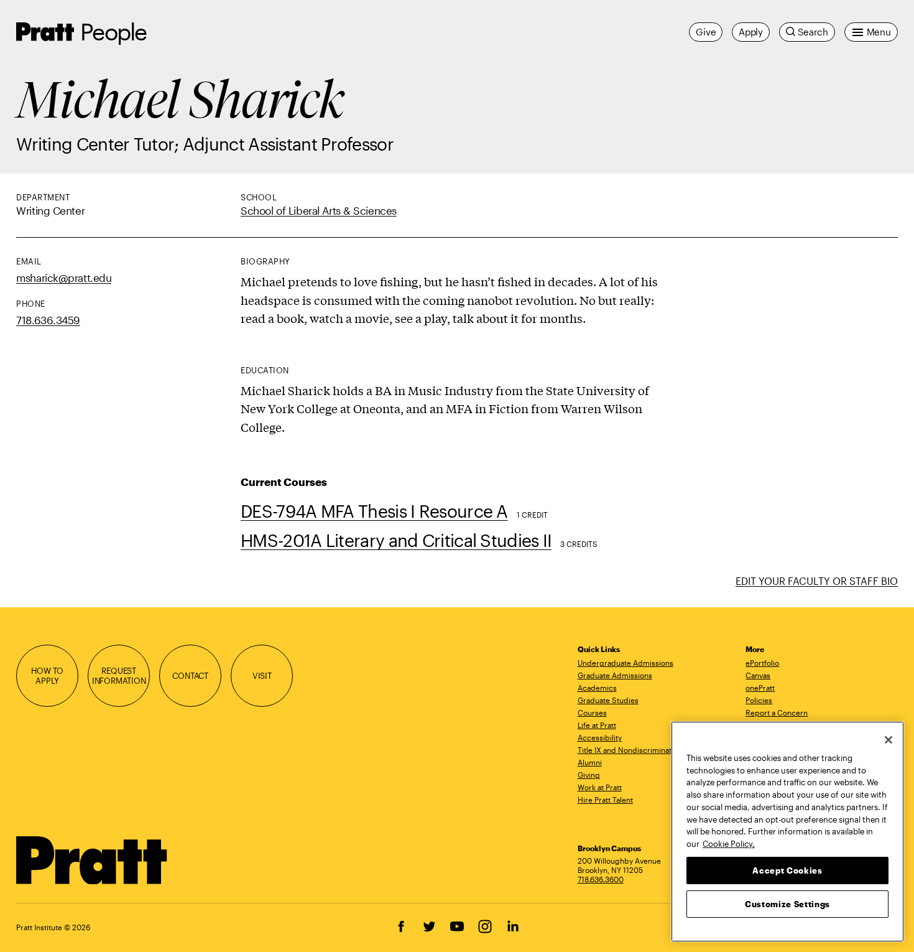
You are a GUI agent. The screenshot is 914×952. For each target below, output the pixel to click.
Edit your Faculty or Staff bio (817, 581)
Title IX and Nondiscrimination (630, 749)
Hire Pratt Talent (605, 799)
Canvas (758, 675)
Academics (597, 687)
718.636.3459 (48, 320)
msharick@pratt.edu (63, 277)
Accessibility (600, 737)
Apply (751, 31)
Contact (190, 676)
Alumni (590, 762)
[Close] (888, 740)
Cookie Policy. (729, 843)
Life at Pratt (597, 725)
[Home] (92, 860)
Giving (589, 774)
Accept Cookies (787, 870)
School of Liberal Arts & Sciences (319, 210)
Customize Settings (787, 903)
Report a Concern (777, 712)
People (113, 31)
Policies (759, 700)
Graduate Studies (608, 700)
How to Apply (47, 676)
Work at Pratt (600, 787)
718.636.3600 (601, 879)
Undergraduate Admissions (625, 662)
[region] (787, 831)
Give (706, 31)
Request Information (119, 676)
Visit (262, 676)
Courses (592, 712)
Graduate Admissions (615, 675)
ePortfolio (762, 662)
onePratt (760, 687)
